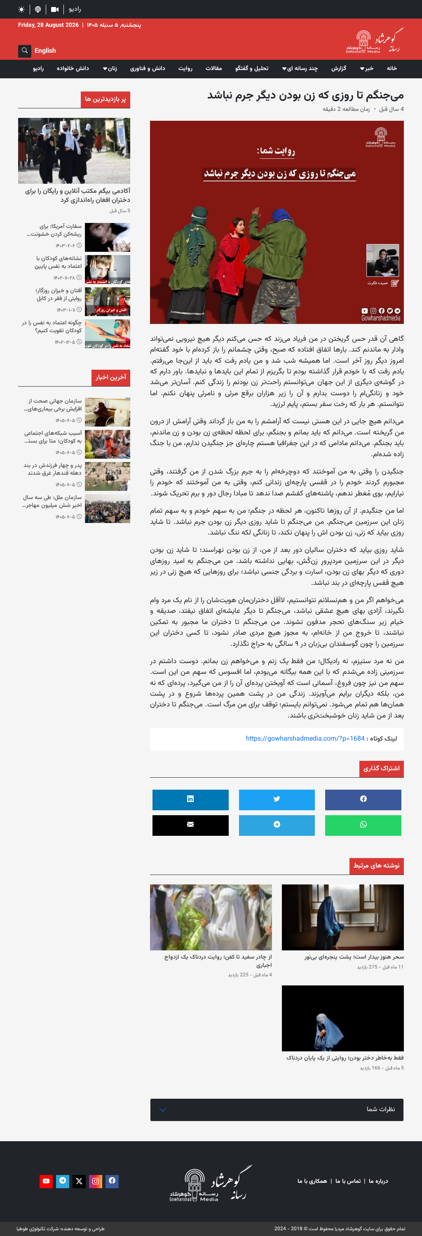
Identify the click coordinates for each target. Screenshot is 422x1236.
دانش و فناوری (147, 68)
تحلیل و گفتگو (251, 68)
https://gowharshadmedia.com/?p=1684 (305, 739)
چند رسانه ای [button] (302, 68)
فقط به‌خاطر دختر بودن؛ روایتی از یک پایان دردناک (345, 1058)
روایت (185, 68)
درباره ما (378, 1181)
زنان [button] (112, 68)
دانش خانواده (73, 68)
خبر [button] (369, 68)
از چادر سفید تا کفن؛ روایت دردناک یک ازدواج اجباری (218, 961)
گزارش (338, 68)
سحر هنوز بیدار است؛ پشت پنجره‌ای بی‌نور (354, 957)
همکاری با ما (312, 1181)
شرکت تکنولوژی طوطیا (37, 1229)
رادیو (75, 9)
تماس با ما (348, 1181)
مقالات (214, 68)
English (45, 51)
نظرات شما (381, 1110)
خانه (392, 68)
